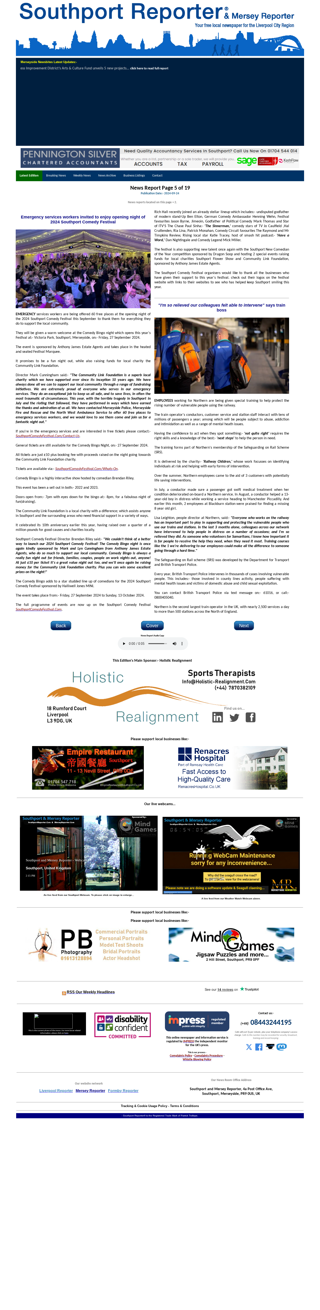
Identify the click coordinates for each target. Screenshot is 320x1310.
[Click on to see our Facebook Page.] (258, 1049)
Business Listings (134, 175)
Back (61, 625)
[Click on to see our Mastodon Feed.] (281, 1049)
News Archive (107, 175)
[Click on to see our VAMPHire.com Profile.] (270, 1049)
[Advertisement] (160, 108)
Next (244, 625)
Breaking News (56, 175)
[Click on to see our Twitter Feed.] (249, 1049)
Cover (152, 625)
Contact (157, 175)
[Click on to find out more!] (231, 789)
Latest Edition (29, 175)
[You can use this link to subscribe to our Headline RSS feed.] (64, 992)
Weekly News (82, 175)
